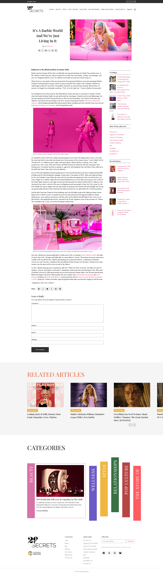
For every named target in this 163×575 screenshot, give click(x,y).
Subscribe (131, 541)
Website (34, 339)
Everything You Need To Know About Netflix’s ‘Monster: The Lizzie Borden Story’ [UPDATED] (123, 201)
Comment (35, 303)
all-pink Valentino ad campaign (45, 105)
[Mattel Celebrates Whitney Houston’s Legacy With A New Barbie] (88, 395)
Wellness (83, 9)
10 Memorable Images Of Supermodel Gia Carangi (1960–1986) (123, 79)
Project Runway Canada (116, 140)
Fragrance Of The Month (117, 135)
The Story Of (120, 9)
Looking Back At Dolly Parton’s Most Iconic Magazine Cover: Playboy (123, 169)
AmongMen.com (114, 151)
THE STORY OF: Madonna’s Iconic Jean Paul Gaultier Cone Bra (124, 117)
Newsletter (113, 148)
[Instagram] (115, 553)
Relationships (94, 9)
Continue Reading (42, 510)
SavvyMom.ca (113, 154)
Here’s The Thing (107, 9)
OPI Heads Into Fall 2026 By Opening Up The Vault (123, 190)
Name (34, 325)
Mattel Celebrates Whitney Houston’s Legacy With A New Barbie (123, 179)
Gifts (111, 146)
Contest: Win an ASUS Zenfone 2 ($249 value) (123, 98)
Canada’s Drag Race (115, 143)
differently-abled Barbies (52, 277)
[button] (39, 50)
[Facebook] (104, 553)
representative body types (84, 275)
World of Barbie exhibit (88, 255)
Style (65, 9)
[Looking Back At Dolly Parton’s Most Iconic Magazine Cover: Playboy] (45, 395)
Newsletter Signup (31, 1)
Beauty (58, 9)
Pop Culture (73, 9)
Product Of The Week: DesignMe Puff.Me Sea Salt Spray (124, 212)
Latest (51, 9)
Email (33, 332)
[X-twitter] (109, 553)
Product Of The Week (116, 137)
